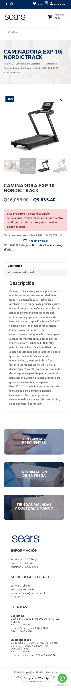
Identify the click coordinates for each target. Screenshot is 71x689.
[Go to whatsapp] (62, 678)
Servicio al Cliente (21, 585)
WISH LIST (41, 3)
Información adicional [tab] (20, 272)
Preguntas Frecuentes (23, 589)
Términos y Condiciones (24, 566)
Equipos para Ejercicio (27, 63)
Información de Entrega (24, 559)
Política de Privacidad (22, 563)
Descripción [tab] (14, 265)
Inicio (7, 63)
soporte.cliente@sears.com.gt (28, 593)
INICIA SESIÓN (60, 4)
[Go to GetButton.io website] (62, 685)
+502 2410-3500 (20, 624)
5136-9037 (17, 597)
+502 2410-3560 (20, 651)
